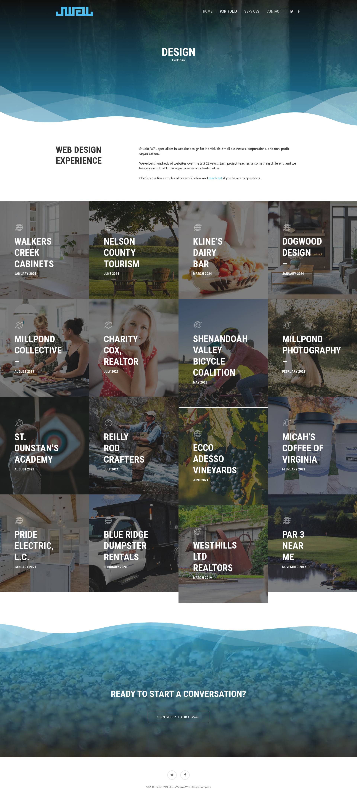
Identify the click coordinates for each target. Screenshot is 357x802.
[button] (178, 717)
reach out (215, 178)
